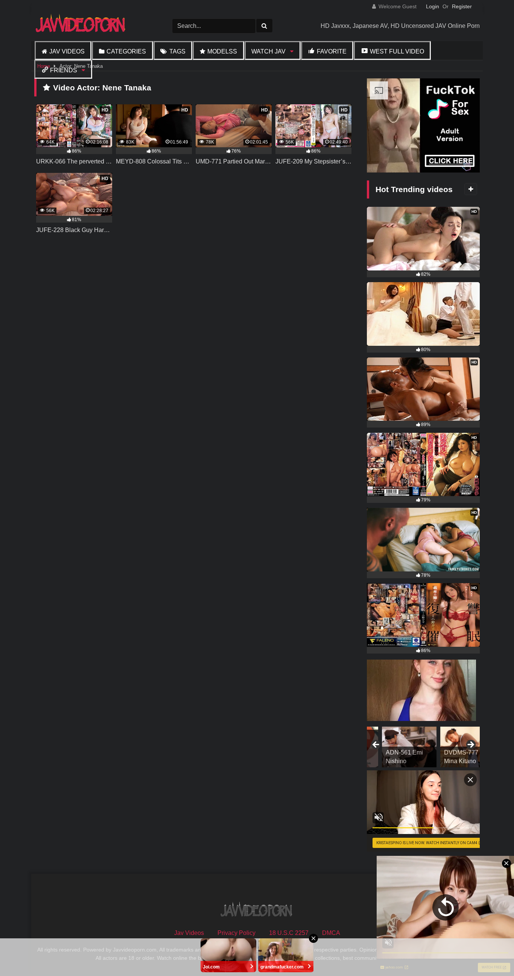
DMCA (331, 933)
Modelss (222, 51)
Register (462, 6)
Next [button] (470, 745)
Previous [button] (376, 745)
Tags (177, 51)
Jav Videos (67, 51)
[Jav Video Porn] (81, 26)
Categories (126, 51)
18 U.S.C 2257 (289, 933)
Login (432, 6)
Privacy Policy (236, 933)
